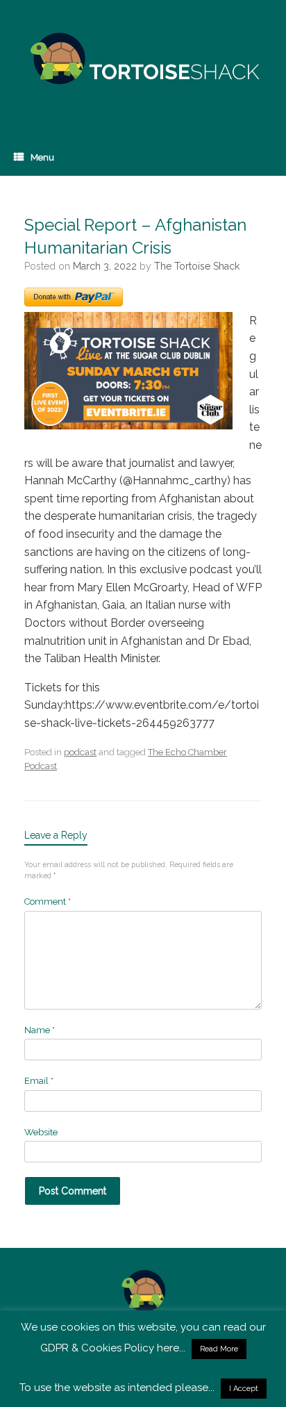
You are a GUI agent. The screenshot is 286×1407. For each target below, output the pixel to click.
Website (41, 1132)
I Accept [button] (243, 1388)
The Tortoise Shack (196, 266)
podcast (80, 752)
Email (38, 1081)
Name (39, 1030)
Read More (219, 1348)
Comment (47, 901)
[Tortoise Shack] (143, 59)
